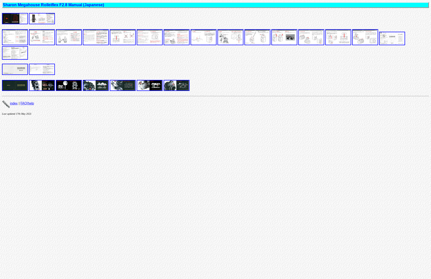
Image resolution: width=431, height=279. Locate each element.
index (14, 103)
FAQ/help (27, 103)
